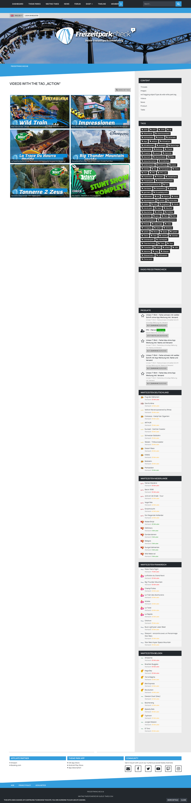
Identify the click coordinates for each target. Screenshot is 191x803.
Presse (146, 224)
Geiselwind (160, 188)
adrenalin (172, 137)
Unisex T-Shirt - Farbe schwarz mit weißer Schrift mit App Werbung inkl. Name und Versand (162, 357)
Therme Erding (150, 243)
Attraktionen (149, 145)
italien (146, 204)
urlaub (167, 247)
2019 (145, 129)
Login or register (31, 16)
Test (155, 235)
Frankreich (148, 176)
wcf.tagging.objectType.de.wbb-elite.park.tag (158, 94)
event (173, 165)
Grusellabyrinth (162, 192)
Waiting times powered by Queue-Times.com (95, 796)
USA (176, 247)
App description (75, 767)
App (145, 141)
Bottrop (159, 149)
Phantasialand (149, 220)
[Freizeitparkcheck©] (96, 35)
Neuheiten (148, 212)
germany (147, 192)
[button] (159, 3)
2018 (162, 129)
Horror (166, 196)
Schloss (169, 228)
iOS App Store (74, 763)
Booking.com (16, 765)
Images (143, 91)
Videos (143, 98)
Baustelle (147, 149)
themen (175, 235)
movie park (148, 208)
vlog (156, 251)
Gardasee (147, 188)
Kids (155, 204)
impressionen (149, 200)
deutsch (147, 157)
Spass (165, 232)
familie (146, 169)
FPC (153, 173)
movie (176, 204)
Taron (146, 235)
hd (158, 196)
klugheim (165, 204)
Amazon (14, 763)
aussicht (162, 145)
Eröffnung (163, 165)
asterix (154, 141)
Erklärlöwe (165, 161)
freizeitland (172, 176)
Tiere (162, 243)
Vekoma (147, 251)
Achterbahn (148, 137)
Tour (171, 243)
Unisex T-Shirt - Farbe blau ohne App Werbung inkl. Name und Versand (160, 341)
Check (169, 149)
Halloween (148, 196)
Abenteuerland (163, 133)
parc (157, 216)
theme (164, 235)
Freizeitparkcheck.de (152, 184)
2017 (154, 129)
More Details (172, 800)
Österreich (148, 259)
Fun (166, 184)
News (143, 102)
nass (159, 208)
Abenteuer (148, 133)
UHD (158, 247)
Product (144, 106)
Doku (172, 157)
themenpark (149, 239)
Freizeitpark (148, 180)
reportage (158, 224)
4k (170, 129)
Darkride (168, 153)
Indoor (162, 200)
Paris (166, 216)
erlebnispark (149, 165)
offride (159, 212)
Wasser (166, 251)
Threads (144, 87)
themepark (162, 239)
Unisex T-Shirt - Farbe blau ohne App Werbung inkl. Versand (160, 374)
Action (160, 137)
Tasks (143, 109)
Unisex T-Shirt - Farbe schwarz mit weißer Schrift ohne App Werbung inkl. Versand (162, 316)
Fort (145, 173)
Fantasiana (165, 169)
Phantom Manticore (168, 220)
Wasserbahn (149, 255)
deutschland (160, 157)
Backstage (174, 145)
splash (174, 232)
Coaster (147, 153)
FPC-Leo (163, 173)
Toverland (148, 247)
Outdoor (147, 216)
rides (169, 224)
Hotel (176, 196)
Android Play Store (76, 765)
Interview (173, 200)
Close (183, 800)
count (157, 153)
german (173, 188)
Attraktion (166, 141)
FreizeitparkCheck (165, 180)
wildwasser (163, 255)
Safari (158, 228)
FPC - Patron (151, 330)
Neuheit (169, 208)
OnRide (170, 212)
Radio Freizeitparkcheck (153, 269)
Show (155, 232)
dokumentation (150, 161)
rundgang (148, 228)
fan (155, 169)
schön (146, 232)
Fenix (177, 169)
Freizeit (160, 176)
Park (174, 216)
